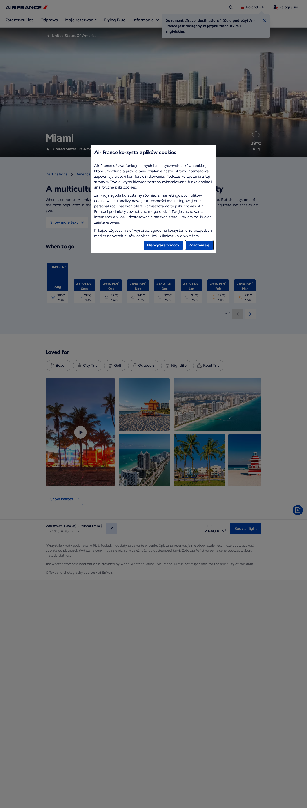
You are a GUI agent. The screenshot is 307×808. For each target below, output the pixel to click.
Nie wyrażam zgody (163, 245)
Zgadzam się (199, 245)
